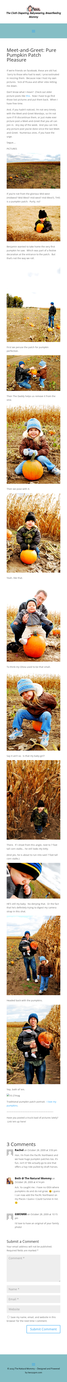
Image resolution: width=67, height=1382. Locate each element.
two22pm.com (35, 1372)
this (28, 95)
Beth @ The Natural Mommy (33, 1178)
